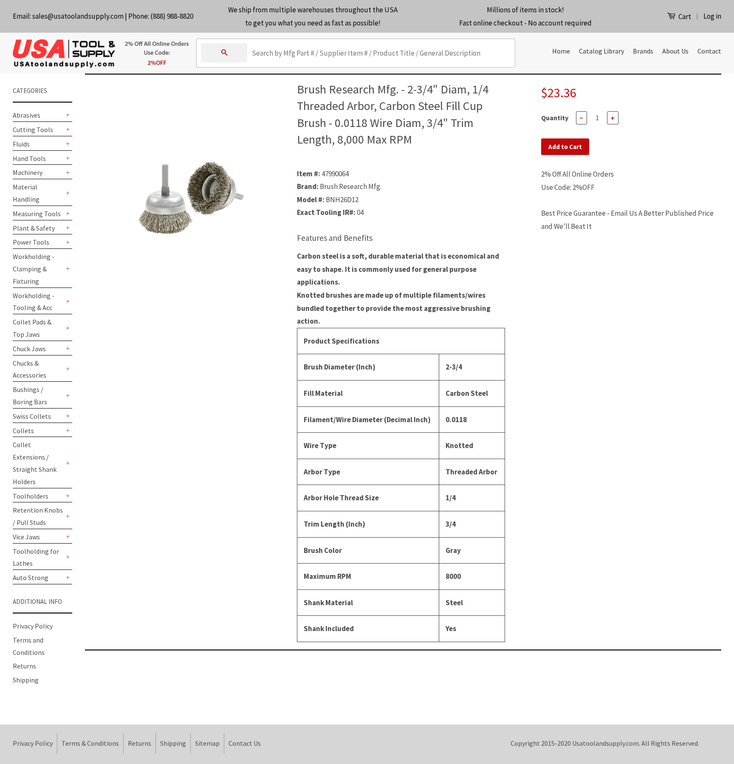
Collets (23, 430)
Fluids (21, 144)
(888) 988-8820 (171, 16)
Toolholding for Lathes (36, 557)
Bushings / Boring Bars (30, 395)
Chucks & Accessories (29, 369)
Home (561, 51)
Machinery (27, 172)
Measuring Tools (37, 213)
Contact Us (245, 743)
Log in (712, 16)
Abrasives (26, 115)
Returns (24, 666)
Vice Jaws (26, 537)
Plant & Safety (34, 228)
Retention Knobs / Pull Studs (38, 516)
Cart (684, 16)
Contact (709, 51)
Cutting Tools (33, 129)
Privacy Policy (33, 626)
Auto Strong (30, 577)
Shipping (26, 680)
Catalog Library (601, 51)
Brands (643, 51)
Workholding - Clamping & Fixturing (33, 268)
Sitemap (207, 743)
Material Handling (26, 193)
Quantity (554, 117)
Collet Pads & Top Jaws (32, 328)
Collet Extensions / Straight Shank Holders (34, 462)
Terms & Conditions (90, 743)
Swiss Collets (32, 416)
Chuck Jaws (29, 348)
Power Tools (31, 242)
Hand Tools (29, 158)
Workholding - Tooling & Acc (33, 301)
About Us (675, 51)
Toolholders (30, 496)
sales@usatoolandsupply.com (78, 16)
